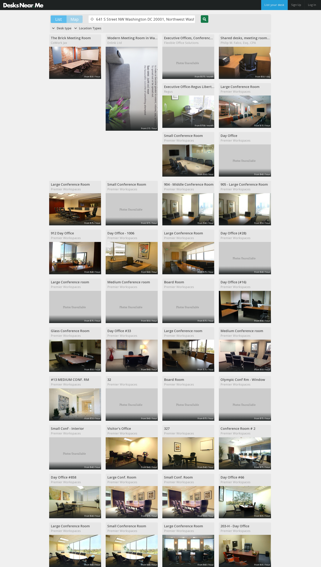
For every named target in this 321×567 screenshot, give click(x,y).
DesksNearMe (23, 5)
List (58, 19)
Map (75, 19)
